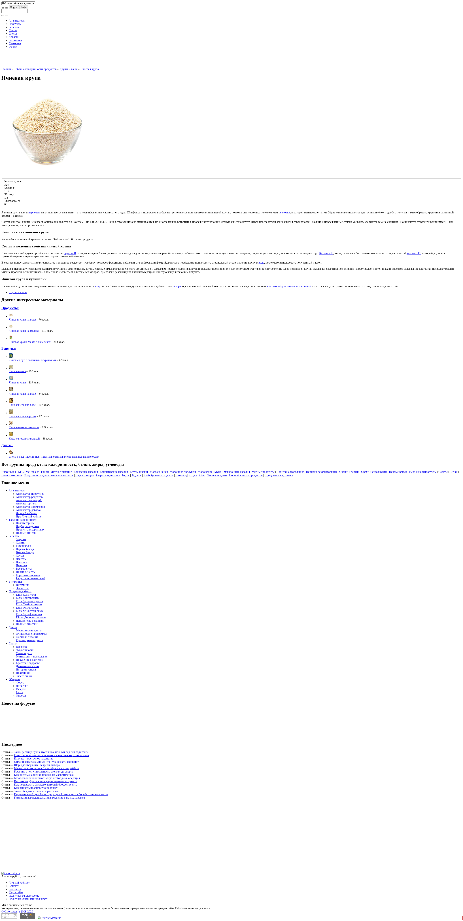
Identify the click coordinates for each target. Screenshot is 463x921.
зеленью (272, 286)
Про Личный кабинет (29, 516)
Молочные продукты (183, 471)
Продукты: (10, 308)
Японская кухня (217, 475)
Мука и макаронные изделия (232, 471)
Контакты (15, 889)
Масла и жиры (159, 471)
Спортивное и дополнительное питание (48, 475)
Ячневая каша (17, 382)
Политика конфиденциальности (28, 898)
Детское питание (61, 471)
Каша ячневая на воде (22, 404)
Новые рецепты (25, 571)
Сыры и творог (84, 475)
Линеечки (15, 43)
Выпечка (21, 562)
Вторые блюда (25, 552)
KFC (21, 471)
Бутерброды (23, 545)
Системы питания (27, 636)
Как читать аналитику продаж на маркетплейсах (44, 774)
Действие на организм (30, 620)
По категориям (25, 523)
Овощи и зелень (349, 471)
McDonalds (32, 471)
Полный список (26, 532)
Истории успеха (26, 669)
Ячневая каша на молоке (24, 330)
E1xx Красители (26, 594)
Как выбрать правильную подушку (36, 787)
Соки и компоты (11, 475)
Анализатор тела (26, 503)
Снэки (454, 471)
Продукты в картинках (279, 475)
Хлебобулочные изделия (158, 475)
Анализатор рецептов (29, 496)
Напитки (21, 565)
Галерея (21, 689)
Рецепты (14, 27)
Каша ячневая (17, 371)
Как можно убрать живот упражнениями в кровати (45, 781)
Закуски (21, 539)
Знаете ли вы (24, 676)
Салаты (443, 471)
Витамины (15, 40)
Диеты (13, 33)
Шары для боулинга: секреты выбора (37, 765)
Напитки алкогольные (290, 471)
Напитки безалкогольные (321, 471)
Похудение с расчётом (29, 659)
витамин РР (414, 253)
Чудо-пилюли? (25, 650)
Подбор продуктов (27, 526)
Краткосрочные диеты (29, 640)
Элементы (22, 588)
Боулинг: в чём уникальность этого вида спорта (43, 771)
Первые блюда (398, 471)
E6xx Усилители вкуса (30, 610)
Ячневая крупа (89, 69)
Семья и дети (24, 653)
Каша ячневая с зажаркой (24, 438)
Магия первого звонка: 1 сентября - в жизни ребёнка (46, 768)
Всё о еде (21, 646)
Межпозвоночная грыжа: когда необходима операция (47, 778)
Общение (14, 679)
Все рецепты (24, 568)
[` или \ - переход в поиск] (2, 8)
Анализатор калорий (29, 500)
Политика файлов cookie (24, 895)
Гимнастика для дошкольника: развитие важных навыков (49, 797)
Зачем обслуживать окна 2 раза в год (36, 791)
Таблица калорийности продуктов (35, 69)
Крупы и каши (69, 69)
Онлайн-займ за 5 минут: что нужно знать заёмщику (46, 761)
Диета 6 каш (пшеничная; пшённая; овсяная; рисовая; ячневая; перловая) (54, 456)
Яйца (202, 475)
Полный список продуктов (246, 475)
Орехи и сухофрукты (374, 471)
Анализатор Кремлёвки (30, 506)
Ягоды (193, 475)
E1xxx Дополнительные (31, 617)
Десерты (21, 558)
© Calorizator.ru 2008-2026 (17, 911)
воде (261, 262)
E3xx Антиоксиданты (29, 601)
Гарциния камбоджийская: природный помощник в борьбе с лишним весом (61, 794)
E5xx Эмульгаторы (27, 607)
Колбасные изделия (86, 471)
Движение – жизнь (27, 666)
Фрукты (136, 475)
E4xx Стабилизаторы (29, 604)
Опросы (21, 695)
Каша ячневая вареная (22, 416)
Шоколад (181, 475)
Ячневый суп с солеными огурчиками (32, 360)
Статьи (13, 30)
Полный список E (27, 623)
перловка (284, 212)
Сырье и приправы (108, 475)
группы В (70, 253)
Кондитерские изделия (114, 471)
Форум (13, 7)
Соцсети (14, 885)
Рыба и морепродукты (422, 471)
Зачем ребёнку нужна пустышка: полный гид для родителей (51, 752)
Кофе (24, 7)
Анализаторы (17, 20)
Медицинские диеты (29, 630)
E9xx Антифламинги (29, 614)
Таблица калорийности (23, 519)
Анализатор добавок (28, 510)
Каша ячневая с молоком (24, 427)
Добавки (14, 36)
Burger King (8, 471)
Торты (125, 475)
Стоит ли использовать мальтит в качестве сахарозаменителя (51, 755)
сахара (177, 286)
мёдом (282, 286)
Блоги (19, 692)
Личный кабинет (26, 513)
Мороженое (205, 471)
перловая (34, 212)
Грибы (45, 471)
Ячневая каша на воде (22, 319)
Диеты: (7, 445)
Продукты (15, 23)
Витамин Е (326, 253)
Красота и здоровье (28, 663)
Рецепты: (8, 348)
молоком (292, 286)
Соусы (20, 555)
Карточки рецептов (28, 575)
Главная (6, 69)
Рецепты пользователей (30, 578)
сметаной (305, 286)
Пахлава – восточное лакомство (33, 758)
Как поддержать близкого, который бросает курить (45, 784)
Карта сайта (16, 892)
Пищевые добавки (20, 591)
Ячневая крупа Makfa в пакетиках (30, 341)
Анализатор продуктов (30, 493)
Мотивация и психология (31, 656)
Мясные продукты (263, 471)
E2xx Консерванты (27, 597)
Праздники (23, 672)
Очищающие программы (31, 633)
